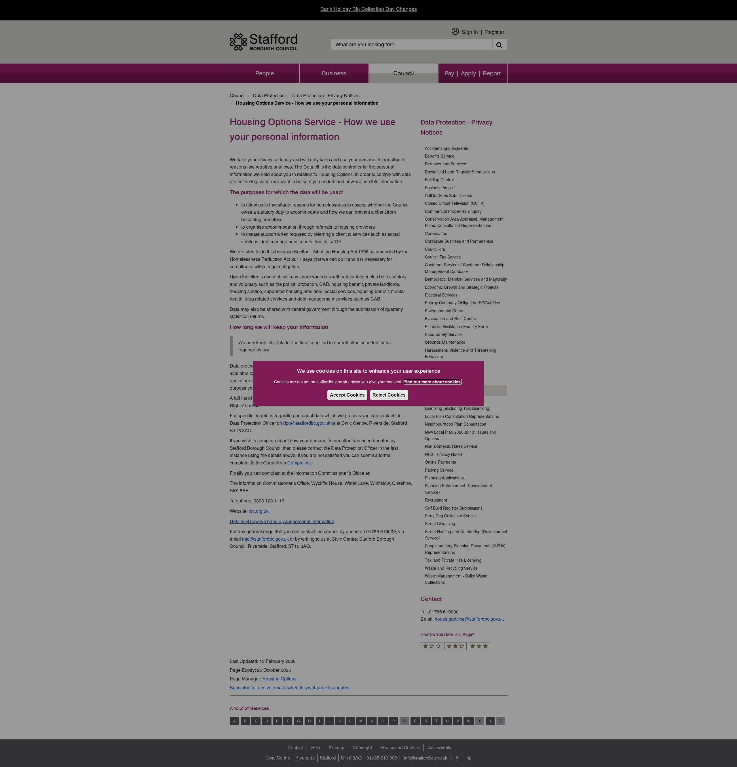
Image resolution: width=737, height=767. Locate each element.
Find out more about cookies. (433, 382)
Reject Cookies (389, 395)
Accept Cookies (347, 395)
